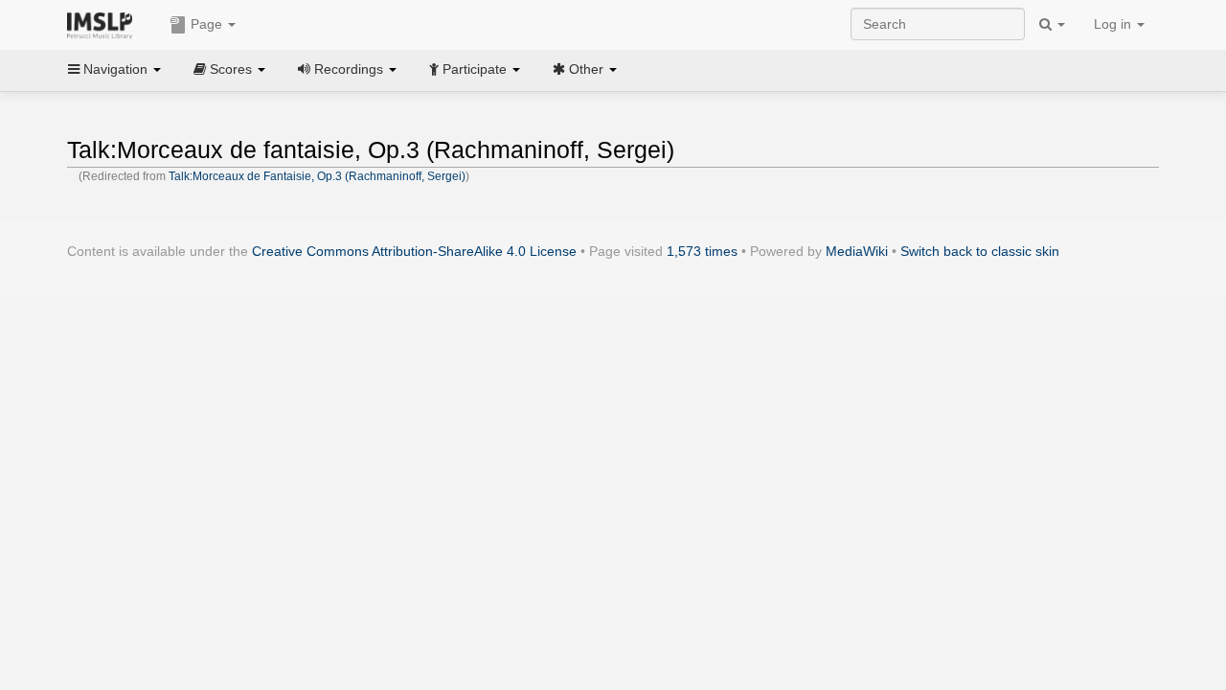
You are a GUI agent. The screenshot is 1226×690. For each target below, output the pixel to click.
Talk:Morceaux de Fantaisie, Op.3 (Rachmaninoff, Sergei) (317, 176)
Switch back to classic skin (979, 251)
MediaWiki (857, 251)
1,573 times (702, 251)
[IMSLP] (104, 24)
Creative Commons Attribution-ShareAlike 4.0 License (414, 251)
